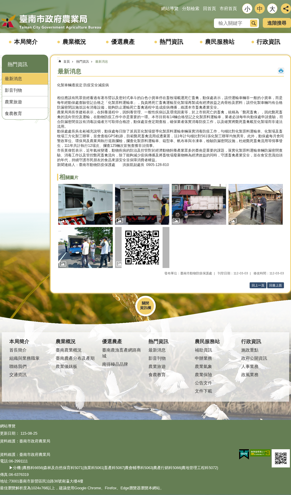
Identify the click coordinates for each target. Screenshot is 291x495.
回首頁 (209, 8)
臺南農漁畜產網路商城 (121, 353)
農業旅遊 (13, 102)
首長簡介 (18, 350)
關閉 (145, 303)
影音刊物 (13, 90)
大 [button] (272, 9)
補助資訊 (203, 350)
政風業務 (249, 374)
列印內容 (281, 71)
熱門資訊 (171, 41)
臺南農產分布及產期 (75, 358)
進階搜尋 (276, 23)
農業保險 (203, 374)
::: (1, 57)
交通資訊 (18, 374)
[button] (85, 204)
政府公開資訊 (254, 358)
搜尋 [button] (253, 23)
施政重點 (249, 350)
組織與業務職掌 (24, 358)
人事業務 (249, 366)
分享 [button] (286, 8)
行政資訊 (268, 41)
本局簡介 (26, 41)
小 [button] (247, 9)
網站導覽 (169, 8)
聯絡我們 (18, 366)
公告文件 (203, 382)
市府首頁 (228, 8)
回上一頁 (258, 285)
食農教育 (13, 113)
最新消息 (13, 78)
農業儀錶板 (66, 366)
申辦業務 (203, 358)
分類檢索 (190, 8)
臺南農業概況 (69, 350)
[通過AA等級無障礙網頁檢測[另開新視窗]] (260, 453)
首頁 (66, 61)
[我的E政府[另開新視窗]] (244, 454)
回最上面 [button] (275, 285)
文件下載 (203, 391)
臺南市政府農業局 (51, 22)
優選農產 (123, 41)
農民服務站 (220, 41)
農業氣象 (203, 366)
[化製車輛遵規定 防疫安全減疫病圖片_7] (281, 458)
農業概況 (74, 41)
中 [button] (260, 9)
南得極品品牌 (115, 364)
